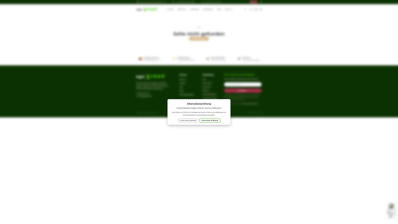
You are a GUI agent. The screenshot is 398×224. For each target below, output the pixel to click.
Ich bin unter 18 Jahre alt (188, 120)
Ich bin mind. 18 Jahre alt (210, 120)
